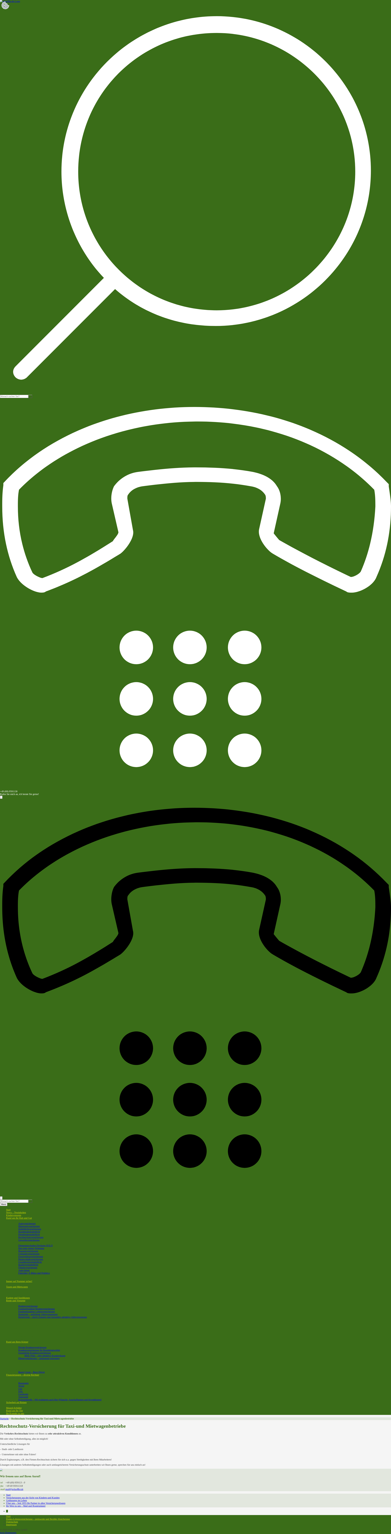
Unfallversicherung (21, 1369)
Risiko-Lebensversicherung (25, 1328)
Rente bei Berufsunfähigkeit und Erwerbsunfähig (36, 1325)
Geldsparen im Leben (16, 1500)
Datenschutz (12, 1522)
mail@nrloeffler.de (14, 1489)
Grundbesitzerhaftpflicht (30, 1262)
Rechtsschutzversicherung (30, 1237)
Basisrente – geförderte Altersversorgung (38, 1314)
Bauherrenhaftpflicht (28, 1265)
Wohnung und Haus (22, 1242)
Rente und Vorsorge (15, 1300)
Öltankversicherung (27, 1267)
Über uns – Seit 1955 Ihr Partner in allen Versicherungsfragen (35, 1503)
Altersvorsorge (19, 1303)
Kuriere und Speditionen (18, 1298)
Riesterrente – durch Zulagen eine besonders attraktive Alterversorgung (52, 1317)
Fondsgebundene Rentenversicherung (36, 1309)
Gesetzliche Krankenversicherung (34, 1353)
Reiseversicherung (21, 1405)
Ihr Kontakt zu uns (15, 1413)
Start (8, 1209)
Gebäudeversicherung (28, 1253)
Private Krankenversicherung (32, 1347)
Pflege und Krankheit (22, 1344)
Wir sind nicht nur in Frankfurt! (27, 1295)
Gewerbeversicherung (29, 1240)
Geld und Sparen (20, 1380)
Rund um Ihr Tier (14, 1410)
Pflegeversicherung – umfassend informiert (39, 1358)
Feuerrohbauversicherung (30, 1256)
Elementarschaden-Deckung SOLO (35, 1245)
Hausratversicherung (28, 1251)
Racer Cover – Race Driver (31, 1372)
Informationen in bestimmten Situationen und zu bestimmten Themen (45, 1284)
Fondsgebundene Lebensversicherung (36, 1311)
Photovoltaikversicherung (30, 1259)
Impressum (11, 1524)
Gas (20, 1388)
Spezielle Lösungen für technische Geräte (32, 1278)
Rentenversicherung (28, 1306)
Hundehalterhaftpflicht (29, 1231)
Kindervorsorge (13, 1215)
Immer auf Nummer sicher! (19, 1281)
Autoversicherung (27, 1223)
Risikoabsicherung (21, 1333)
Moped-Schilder (14, 1408)
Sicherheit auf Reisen (16, 1402)
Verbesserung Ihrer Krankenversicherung (32, 1361)
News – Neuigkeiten (16, 1212)
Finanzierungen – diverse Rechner (22, 1375)
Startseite (4, 1418)
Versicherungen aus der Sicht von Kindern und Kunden (33, 1497)
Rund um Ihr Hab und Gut (19, 1218)
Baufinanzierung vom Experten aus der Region (35, 1377)
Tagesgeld (23, 1397)
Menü (3, 1204)
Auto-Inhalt (23, 1270)
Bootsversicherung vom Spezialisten (29, 1276)
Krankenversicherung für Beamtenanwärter (39, 1350)
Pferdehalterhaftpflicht (29, 1234)
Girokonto (23, 1394)
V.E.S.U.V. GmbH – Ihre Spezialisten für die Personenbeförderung (44, 1292)
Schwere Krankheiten (22, 1322)
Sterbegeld (17, 1320)
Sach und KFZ (19, 1220)
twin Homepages (8, 1532)
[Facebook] (7, 1511)
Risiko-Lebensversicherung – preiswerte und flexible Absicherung (38, 1519)
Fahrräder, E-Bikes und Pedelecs (34, 1273)
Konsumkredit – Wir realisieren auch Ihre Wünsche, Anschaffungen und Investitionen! (60, 1399)
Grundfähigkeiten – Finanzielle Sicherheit (32, 1366)
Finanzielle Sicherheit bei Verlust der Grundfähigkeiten (38, 1339)
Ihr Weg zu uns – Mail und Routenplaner (26, 1506)
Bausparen (23, 1383)
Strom (21, 1386)
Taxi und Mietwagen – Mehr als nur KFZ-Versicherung (39, 1289)
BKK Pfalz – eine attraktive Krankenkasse (44, 1355)
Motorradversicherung (29, 1226)
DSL (20, 1391)
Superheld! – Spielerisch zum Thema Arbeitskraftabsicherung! (42, 1331)
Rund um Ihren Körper (17, 1342)
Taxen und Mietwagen (17, 1287)
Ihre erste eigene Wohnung (31, 1248)
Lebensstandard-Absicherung (26, 1336)
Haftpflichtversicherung (29, 1229)
